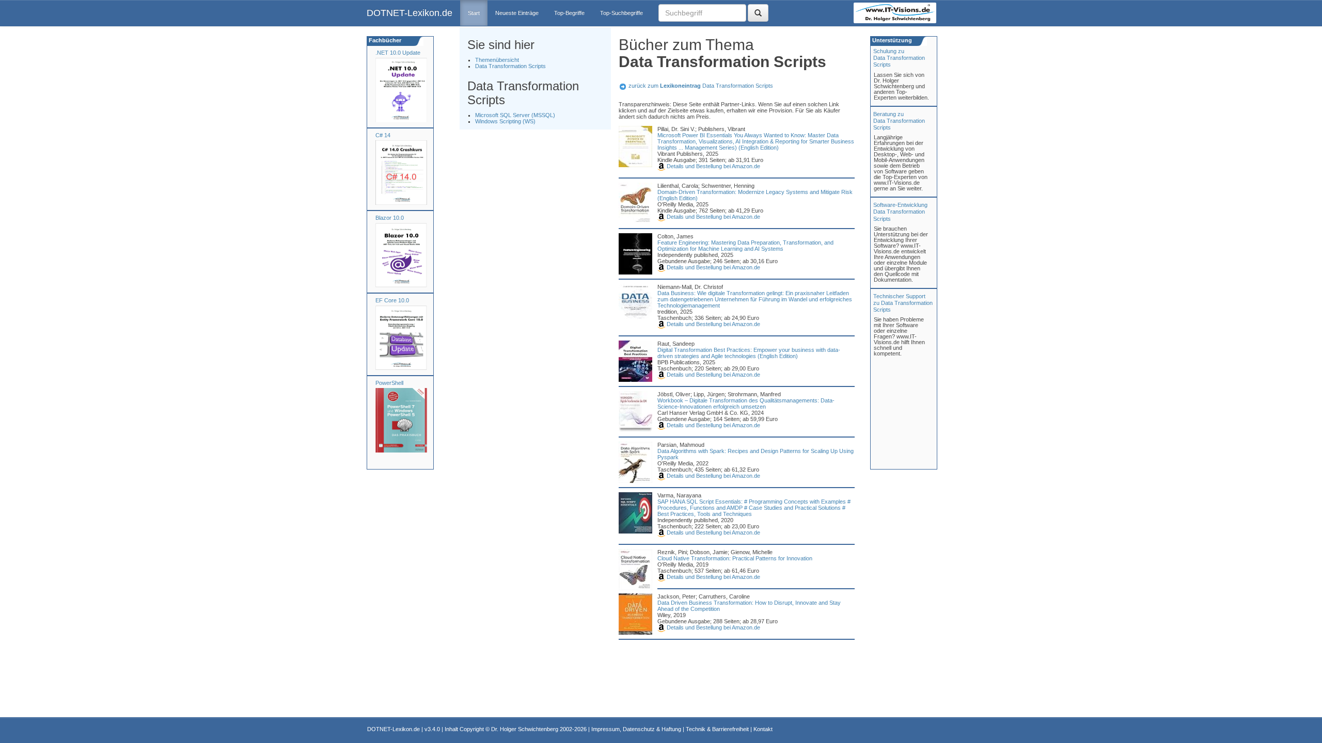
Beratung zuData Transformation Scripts (899, 121)
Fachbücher (384, 40)
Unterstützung (891, 40)
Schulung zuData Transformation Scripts (899, 58)
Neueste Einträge (517, 13)
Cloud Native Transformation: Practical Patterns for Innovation (734, 558)
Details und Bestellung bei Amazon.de (712, 166)
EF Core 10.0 (392, 300)
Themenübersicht (497, 60)
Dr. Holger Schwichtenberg (524, 729)
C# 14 (382, 135)
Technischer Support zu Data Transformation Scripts (903, 303)
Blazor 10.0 (389, 218)
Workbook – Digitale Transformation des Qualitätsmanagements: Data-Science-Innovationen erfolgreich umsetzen (746, 403)
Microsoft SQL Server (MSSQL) (515, 115)
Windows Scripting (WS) (505, 121)
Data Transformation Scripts (510, 66)
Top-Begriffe (569, 13)
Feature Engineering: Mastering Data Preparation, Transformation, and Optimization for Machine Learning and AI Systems (745, 245)
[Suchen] (758, 13)
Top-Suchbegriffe (621, 13)
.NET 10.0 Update (397, 53)
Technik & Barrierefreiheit (717, 729)
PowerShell (389, 383)
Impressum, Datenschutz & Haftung (636, 729)
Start (474, 13)
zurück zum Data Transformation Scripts (700, 86)
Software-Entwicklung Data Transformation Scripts (900, 211)
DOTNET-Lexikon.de (409, 13)
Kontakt (763, 729)
